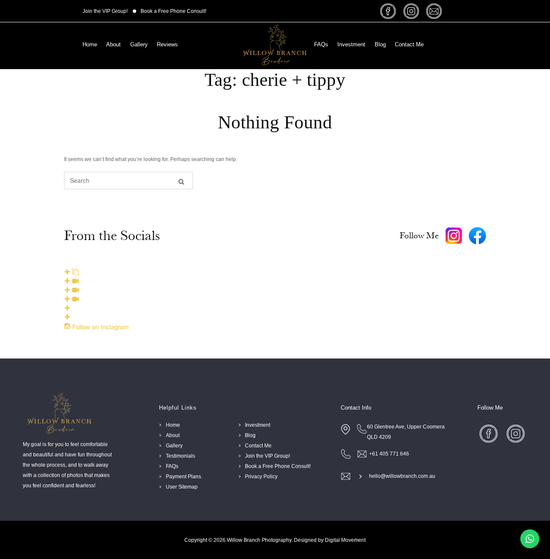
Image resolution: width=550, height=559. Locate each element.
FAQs (321, 44)
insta (412, 11)
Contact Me (409, 44)
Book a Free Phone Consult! (173, 11)
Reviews (167, 44)
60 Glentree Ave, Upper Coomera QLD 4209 (406, 432)
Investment (351, 44)
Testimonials (180, 456)
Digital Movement (345, 540)
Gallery (139, 44)
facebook (389, 11)
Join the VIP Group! (105, 11)
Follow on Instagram (99, 326)
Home (89, 44)
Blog (380, 44)
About (113, 44)
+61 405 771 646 (389, 454)
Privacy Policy (261, 477)
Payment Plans (183, 477)
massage (435, 11)
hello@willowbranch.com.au (402, 476)
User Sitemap (182, 487)
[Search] (181, 181)
